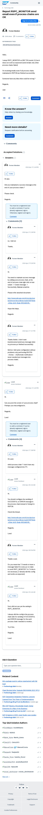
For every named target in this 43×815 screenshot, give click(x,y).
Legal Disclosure (32, 799)
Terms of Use (32, 794)
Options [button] (39, 21)
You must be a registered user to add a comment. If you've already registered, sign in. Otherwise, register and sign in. (20, 209)
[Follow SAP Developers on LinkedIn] (27, 787)
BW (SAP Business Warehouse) (11, 45)
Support (32, 805)
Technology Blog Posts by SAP (15, 711)
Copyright (11, 799)
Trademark (10, 805)
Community (14, 3)
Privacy (10, 794)
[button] (26, 36)
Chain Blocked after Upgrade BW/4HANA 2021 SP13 (20, 690)
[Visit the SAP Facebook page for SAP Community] (16, 787)
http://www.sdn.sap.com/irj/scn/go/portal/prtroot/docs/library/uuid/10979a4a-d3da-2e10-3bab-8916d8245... (21, 300)
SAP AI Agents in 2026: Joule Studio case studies (19, 715)
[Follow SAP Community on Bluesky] (19, 787)
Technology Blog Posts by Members (17, 702)
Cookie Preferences (10, 810)
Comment (36, 98)
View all (5, 777)
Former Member (14, 31)
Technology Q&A (8, 8)
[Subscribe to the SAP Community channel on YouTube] (23, 787)
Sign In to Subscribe (29, 21)
